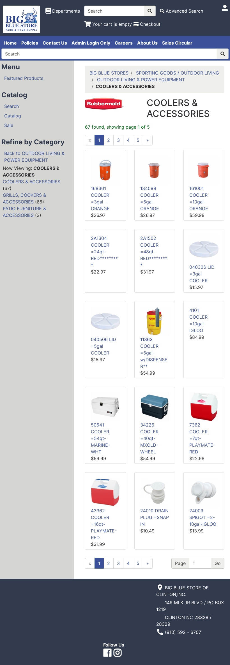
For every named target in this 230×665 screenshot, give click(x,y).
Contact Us (55, 43)
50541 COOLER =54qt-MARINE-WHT (100, 438)
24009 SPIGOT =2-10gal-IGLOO (202, 517)
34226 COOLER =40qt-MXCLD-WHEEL (149, 438)
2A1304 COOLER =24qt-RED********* (104, 251)
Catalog (12, 116)
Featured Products (23, 78)
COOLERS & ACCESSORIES (31, 181)
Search (11, 106)
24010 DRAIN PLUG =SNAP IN (154, 517)
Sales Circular (177, 43)
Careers (124, 43)
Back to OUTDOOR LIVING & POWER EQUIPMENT (34, 156)
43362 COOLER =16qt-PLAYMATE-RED (104, 524)
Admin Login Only (91, 43)
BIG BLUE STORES (108, 73)
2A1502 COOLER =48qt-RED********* (153, 251)
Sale (8, 125)
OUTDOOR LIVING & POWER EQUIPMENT (141, 79)
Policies (29, 43)
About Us (147, 43)
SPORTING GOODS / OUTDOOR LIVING (177, 73)
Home (10, 43)
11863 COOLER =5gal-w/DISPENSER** (153, 353)
